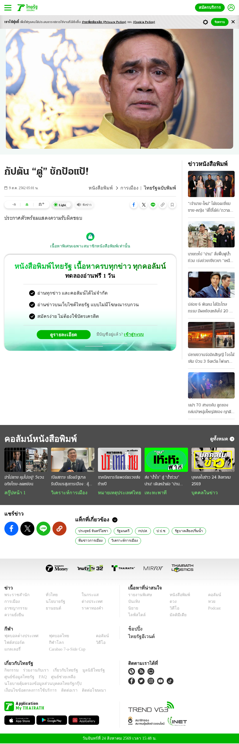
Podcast (213, 609)
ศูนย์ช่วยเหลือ (57, 677)
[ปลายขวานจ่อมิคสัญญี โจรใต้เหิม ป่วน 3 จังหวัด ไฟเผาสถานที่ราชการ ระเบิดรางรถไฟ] (211, 335)
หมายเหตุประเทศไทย (116, 492)
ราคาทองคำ (91, 609)
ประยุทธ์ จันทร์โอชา (92, 531)
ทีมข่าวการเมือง (217, 531)
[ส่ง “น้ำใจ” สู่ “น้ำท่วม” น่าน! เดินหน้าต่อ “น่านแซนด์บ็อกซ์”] (166, 460)
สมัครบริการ (211, 7)
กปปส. (140, 531)
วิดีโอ (172, 609)
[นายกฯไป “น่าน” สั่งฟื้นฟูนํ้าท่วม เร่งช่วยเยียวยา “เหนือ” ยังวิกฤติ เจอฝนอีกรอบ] (211, 234)
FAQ (38, 677)
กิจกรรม (11, 671)
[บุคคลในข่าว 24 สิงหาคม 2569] (213, 460)
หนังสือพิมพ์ (107, 188)
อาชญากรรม (14, 609)
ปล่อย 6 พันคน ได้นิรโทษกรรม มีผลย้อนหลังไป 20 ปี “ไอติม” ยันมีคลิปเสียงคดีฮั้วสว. (210, 308)
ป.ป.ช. (157, 531)
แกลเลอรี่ (11, 650)
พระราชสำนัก (15, 595)
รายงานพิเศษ (139, 595)
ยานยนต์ (51, 609)
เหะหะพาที (154, 492)
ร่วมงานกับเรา (33, 671)
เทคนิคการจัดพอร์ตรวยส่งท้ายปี (119, 480)
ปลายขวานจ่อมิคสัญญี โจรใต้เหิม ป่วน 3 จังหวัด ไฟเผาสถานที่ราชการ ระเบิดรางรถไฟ (211, 359)
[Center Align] (233, 22)
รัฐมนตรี (120, 531)
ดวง (171, 602)
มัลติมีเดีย (176, 615)
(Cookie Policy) (144, 22)
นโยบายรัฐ (53, 602)
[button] (134, 204)
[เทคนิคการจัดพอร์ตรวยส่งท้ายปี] (119, 460)
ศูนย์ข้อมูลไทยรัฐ (17, 677)
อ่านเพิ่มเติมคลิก (104, 22)
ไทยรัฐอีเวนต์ (140, 637)
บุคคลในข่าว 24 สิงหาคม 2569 (211, 480)
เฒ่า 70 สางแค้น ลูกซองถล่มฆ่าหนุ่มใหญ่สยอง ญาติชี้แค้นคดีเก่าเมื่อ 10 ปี (210, 409)
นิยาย (132, 609)
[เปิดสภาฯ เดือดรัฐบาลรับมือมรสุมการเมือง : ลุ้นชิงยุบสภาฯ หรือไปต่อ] (72, 460)
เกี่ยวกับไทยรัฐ (61, 671)
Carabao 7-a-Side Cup (66, 650)
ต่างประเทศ (90, 602)
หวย (209, 602)
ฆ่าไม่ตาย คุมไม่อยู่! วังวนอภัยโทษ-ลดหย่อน (24, 480)
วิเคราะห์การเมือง (67, 492)
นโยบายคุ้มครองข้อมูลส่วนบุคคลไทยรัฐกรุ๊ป (38, 684)
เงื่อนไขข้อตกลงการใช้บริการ (27, 691)
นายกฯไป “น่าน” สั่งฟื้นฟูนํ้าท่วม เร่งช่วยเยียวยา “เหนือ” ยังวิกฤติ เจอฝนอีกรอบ (211, 258)
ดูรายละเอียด (65, 334)
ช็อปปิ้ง (134, 629)
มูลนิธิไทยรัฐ (87, 671)
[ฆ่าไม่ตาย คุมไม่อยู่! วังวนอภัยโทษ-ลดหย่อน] (26, 460)
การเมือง (134, 188)
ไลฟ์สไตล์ (135, 615)
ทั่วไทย (50, 595)
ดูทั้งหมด (220, 438)
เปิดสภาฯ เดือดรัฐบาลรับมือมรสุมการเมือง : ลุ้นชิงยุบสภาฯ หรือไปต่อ (71, 481)
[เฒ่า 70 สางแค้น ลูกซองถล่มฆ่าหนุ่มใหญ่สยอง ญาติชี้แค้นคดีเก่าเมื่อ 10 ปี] (211, 385)
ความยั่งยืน (13, 615)
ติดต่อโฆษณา (84, 691)
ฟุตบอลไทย (54, 636)
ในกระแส (88, 595)
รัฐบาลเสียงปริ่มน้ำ (184, 531)
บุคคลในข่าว (202, 492)
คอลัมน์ (211, 595)
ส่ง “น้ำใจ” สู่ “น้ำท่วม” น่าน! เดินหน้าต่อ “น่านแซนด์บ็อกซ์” (162, 481)
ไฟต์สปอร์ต (13, 643)
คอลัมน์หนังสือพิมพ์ (38, 438)
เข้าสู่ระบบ (132, 334)
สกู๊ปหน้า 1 (14, 492)
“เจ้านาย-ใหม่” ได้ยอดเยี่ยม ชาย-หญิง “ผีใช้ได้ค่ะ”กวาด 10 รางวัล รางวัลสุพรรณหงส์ (209, 208)
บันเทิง (133, 602)
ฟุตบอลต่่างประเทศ (19, 636)
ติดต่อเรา (61, 691)
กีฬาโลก (51, 643)
